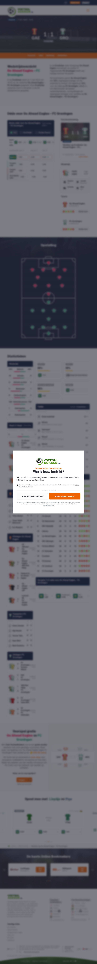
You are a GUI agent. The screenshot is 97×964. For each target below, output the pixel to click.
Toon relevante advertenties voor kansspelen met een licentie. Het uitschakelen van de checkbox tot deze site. (49, 485)
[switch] (17, 485)
